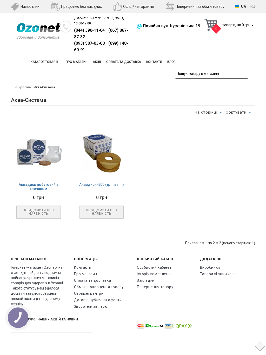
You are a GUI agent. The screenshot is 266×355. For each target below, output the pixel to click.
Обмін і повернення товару (99, 287)
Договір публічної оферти (98, 300)
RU (252, 6)
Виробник (24, 87)
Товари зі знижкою (217, 274)
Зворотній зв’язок (90, 306)
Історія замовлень (154, 274)
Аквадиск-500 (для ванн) (101, 184)
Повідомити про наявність (38, 211)
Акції (97, 62)
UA (243, 6)
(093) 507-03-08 (89, 43)
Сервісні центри (89, 293)
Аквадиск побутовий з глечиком (38, 186)
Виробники (210, 267)
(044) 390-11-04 (89, 30)
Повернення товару (155, 287)
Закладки (146, 280)
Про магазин (77, 62)
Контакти (154, 62)
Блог (171, 62)
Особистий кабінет (154, 267)
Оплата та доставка (123, 62)
